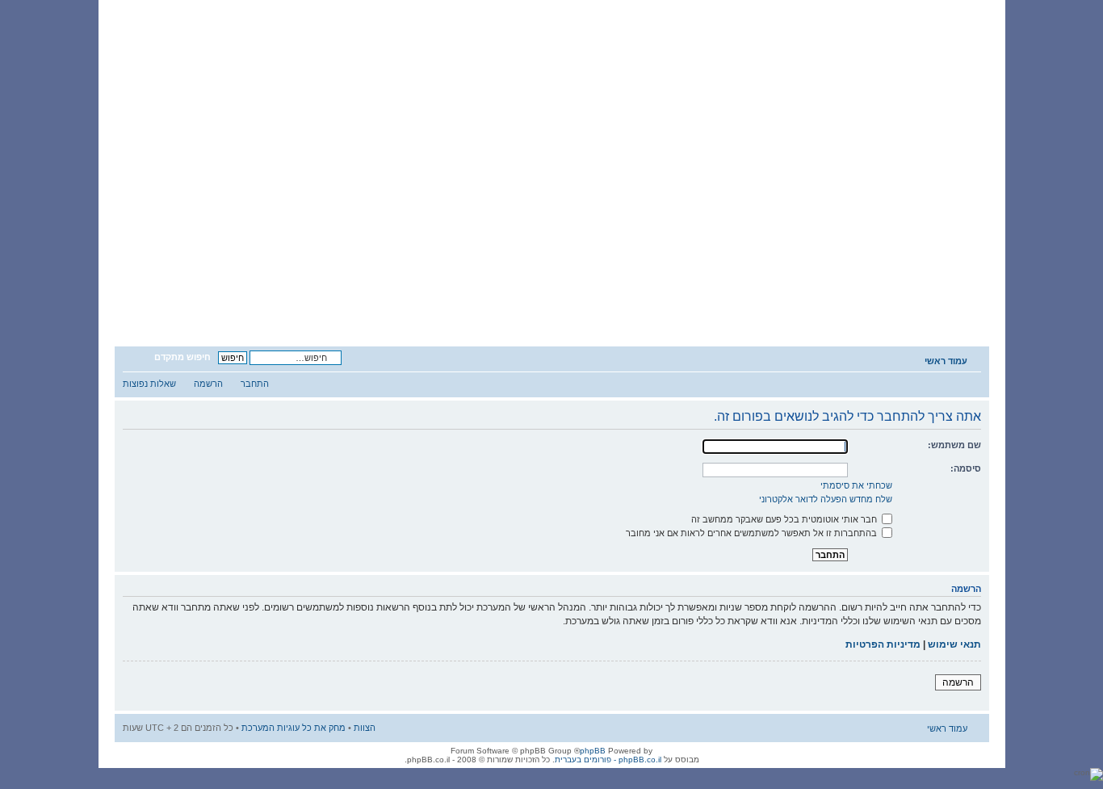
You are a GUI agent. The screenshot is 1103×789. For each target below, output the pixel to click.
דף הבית (896, 303)
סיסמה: (965, 468)
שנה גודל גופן (134, 357)
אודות (588, 303)
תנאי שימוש (954, 644)
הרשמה (208, 383)
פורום (794, 303)
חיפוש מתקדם (182, 357)
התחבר (255, 383)
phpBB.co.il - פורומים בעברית (608, 759)
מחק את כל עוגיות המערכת (293, 727)
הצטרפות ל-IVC (692, 303)
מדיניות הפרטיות (883, 644)
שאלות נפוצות (149, 383)
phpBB (593, 750)
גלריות (384, 303)
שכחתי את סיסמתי (856, 485)
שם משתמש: (954, 445)
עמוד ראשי (946, 361)
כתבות (486, 303)
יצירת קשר (179, 303)
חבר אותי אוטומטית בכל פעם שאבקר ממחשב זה (785, 519)
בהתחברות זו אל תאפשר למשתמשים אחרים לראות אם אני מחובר (752, 533)
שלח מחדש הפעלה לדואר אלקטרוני (825, 499)
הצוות (364, 727)
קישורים (281, 303)
